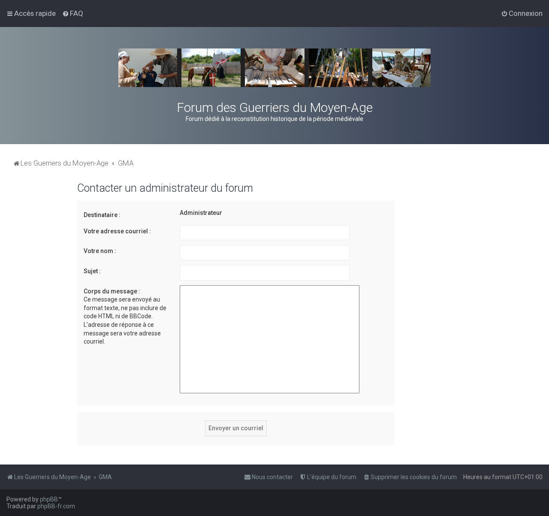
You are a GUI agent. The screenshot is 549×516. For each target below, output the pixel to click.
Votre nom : (100, 250)
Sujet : (92, 271)
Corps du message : (112, 291)
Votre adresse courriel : (117, 231)
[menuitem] (72, 13)
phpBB (49, 499)
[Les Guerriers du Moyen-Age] (274, 67)
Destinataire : (102, 214)
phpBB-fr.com (56, 506)
